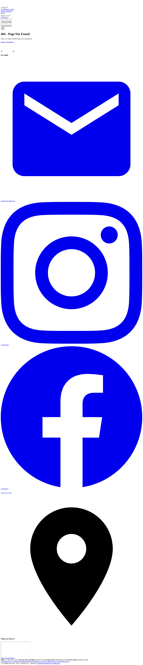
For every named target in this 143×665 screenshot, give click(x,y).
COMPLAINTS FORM (28, 661)
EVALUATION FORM (43, 661)
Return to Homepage (7, 42)
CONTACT (4, 17)
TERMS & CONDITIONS (12, 661)
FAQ (2, 661)
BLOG (3, 13)
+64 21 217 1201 (6, 21)
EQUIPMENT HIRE (7, 9)
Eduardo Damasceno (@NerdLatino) (48, 663)
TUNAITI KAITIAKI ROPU (60, 661)
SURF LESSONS (6, 11)
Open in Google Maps (7, 658)
